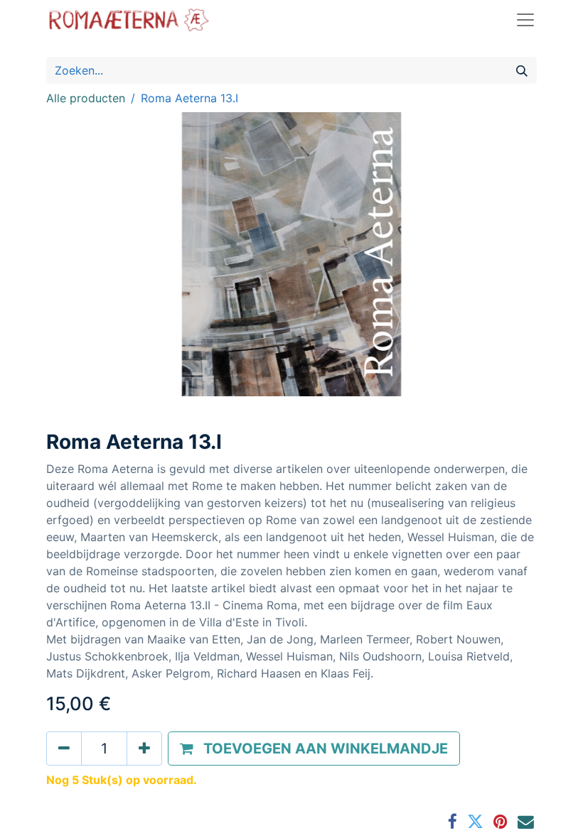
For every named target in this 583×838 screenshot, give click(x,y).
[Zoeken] (522, 70)
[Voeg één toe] (144, 748)
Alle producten (85, 98)
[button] (314, 748)
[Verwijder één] (64, 748)
